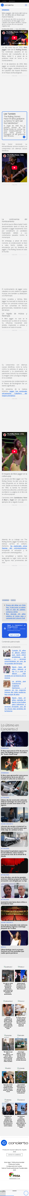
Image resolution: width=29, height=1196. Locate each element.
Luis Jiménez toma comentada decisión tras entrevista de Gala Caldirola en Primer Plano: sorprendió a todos (21, 1122)
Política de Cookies (14, 1164)
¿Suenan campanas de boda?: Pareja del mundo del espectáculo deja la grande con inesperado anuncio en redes (8, 1023)
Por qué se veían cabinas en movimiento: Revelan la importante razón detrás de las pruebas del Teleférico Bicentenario (8, 989)
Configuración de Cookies (14, 1166)
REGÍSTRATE (12, 1)
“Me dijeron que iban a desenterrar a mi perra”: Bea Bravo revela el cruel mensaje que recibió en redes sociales (8, 1056)
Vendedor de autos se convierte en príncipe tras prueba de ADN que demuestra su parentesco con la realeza (8, 1121)
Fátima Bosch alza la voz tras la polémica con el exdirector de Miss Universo (21, 986)
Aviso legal (7, 1162)
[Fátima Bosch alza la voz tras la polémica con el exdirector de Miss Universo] (21, 976)
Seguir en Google (14, 635)
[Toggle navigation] (26, 5)
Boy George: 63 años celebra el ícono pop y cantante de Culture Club (16, 616)
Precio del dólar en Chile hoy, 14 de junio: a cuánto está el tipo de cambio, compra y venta (16, 608)
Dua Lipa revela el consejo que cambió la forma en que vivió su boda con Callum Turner (8, 1088)
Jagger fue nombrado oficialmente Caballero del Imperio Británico (14, 393)
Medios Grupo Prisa (14, 1179)
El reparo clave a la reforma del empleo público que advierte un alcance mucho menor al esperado (21, 1022)
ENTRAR (4, 1)
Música (13, 600)
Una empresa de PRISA (14, 1174)
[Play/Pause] (26, 1193)
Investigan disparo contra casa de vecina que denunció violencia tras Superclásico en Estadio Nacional (21, 1056)
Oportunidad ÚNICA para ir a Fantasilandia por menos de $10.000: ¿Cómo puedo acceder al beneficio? (21, 1089)
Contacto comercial (14, 1155)
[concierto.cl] (7, 5)
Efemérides (6, 600)
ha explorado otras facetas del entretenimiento (14, 547)
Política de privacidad (18, 1162)
